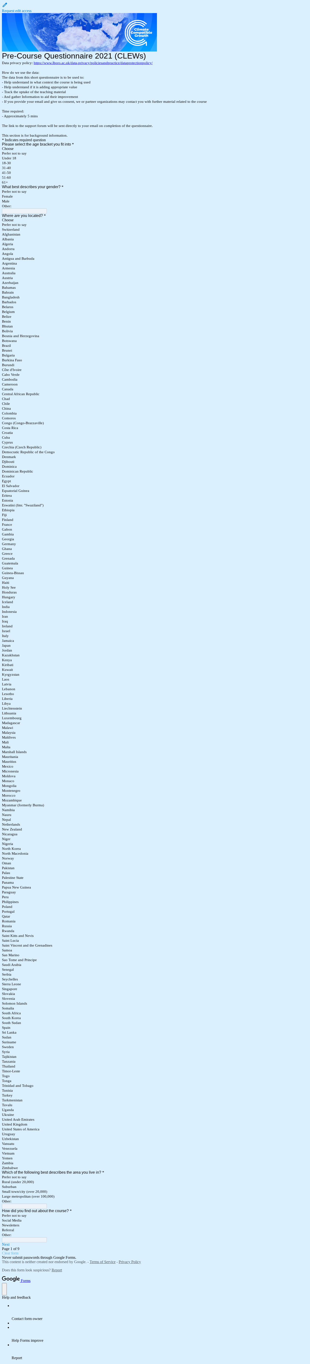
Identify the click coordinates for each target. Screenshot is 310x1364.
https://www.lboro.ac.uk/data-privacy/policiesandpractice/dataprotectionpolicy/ (93, 63)
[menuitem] (160, 1312)
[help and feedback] (4, 1289)
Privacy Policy (130, 1262)
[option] (155, 149)
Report (57, 1270)
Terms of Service (103, 1262)
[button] (155, 7)
